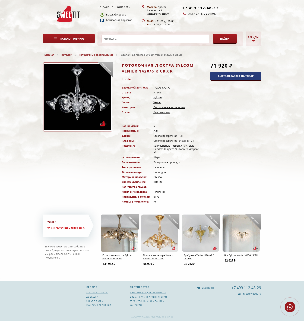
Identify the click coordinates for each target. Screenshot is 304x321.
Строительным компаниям (147, 301)
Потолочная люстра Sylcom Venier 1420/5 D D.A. (158, 257)
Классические (161, 112)
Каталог (66, 54)
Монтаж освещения (98, 305)
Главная (49, 54)
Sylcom (157, 97)
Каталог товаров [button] (72, 38)
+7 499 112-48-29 (200, 7)
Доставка (92, 297)
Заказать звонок (202, 13)
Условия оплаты (97, 292)
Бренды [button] (253, 37)
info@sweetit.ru (251, 293)
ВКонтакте (208, 287)
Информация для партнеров (148, 292)
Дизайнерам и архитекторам (148, 297)
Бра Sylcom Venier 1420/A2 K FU (241, 255)
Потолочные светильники (96, 54)
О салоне (106, 7)
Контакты (124, 7)
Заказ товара (94, 301)
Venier (157, 102)
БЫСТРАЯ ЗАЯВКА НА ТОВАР (236, 76)
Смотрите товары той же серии (68, 227)
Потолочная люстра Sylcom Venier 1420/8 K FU (117, 257)
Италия (157, 92)
